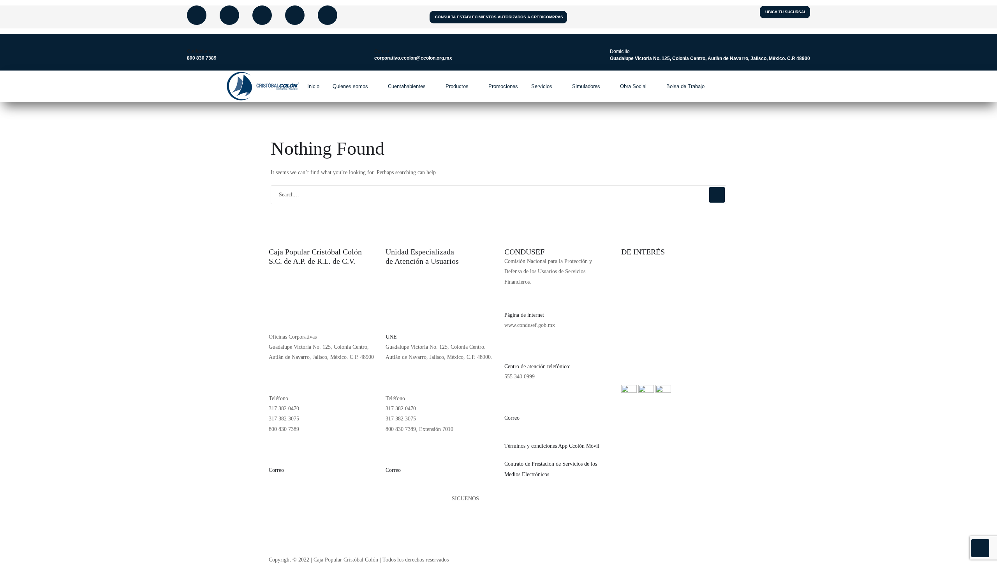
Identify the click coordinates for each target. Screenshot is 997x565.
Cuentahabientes (407, 86)
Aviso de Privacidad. (644, 271)
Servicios (541, 86)
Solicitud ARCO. (640, 290)
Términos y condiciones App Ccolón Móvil (551, 446)
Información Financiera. (648, 261)
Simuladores (586, 86)
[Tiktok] (295, 15)
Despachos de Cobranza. (648, 325)
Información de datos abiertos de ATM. (664, 380)
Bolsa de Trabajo (685, 86)
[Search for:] (498, 195)
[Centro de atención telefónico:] (514, 348)
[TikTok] (498, 540)
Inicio (313, 86)
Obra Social (633, 86)
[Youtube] (229, 15)
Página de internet (524, 315)
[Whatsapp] (327, 15)
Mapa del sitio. (637, 343)
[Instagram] (262, 15)
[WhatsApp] (498, 550)
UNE (391, 337)
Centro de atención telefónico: (537, 366)
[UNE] (395, 318)
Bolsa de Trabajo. (640, 362)
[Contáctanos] (191, 40)
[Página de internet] (514, 297)
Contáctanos (200, 51)
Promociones (503, 86)
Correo (381, 51)
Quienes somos (350, 86)
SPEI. (627, 308)
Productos (457, 86)
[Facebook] (196, 15)
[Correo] (378, 40)
